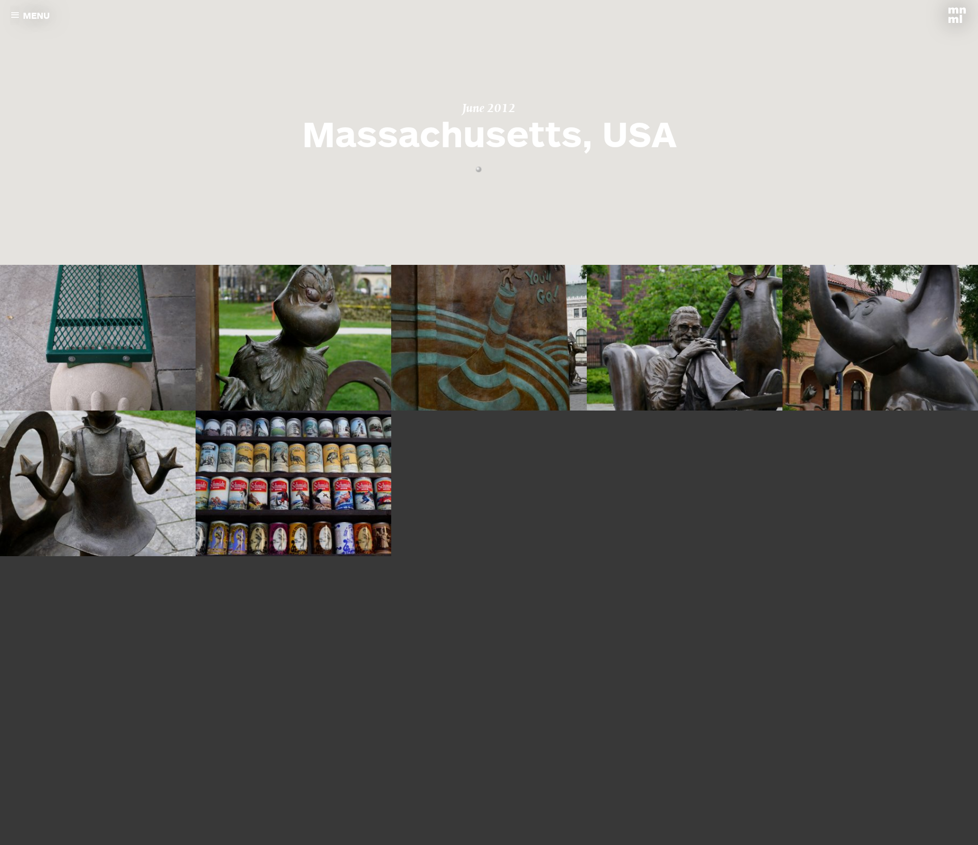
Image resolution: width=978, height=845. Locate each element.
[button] (478, 170)
